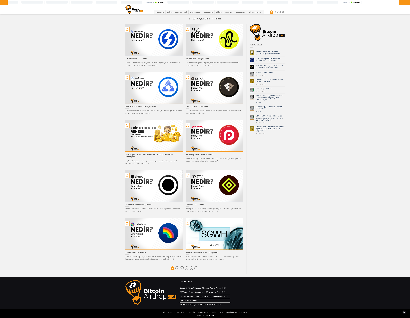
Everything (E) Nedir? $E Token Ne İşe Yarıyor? (270, 108)
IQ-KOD (211, 315)
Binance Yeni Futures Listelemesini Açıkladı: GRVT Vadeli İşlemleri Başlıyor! (270, 129)
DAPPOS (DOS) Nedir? (264, 89)
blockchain (211, 312)
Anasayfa (159, 12)
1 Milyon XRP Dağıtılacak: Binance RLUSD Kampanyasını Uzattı (269, 67)
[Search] (271, 12)
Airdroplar (195, 12)
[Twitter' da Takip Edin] (277, 12)
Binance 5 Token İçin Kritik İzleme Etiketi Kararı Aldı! (269, 81)
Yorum (258, 102)
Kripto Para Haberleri (177, 12)
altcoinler (202, 312)
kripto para (174, 312)
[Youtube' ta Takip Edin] (280, 12)
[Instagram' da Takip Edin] (275, 12)
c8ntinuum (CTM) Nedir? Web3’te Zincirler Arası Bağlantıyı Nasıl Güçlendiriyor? (269, 98)
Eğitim (219, 12)
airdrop (182, 312)
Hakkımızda (241, 12)
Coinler (228, 12)
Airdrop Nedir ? (256, 12)
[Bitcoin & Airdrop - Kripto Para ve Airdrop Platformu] (138, 9)
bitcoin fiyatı (192, 312)
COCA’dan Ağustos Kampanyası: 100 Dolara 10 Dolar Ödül (268, 60)
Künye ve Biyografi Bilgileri (227, 312)
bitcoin (166, 312)
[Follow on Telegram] (283, 12)
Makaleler (208, 12)
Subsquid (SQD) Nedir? (265, 73)
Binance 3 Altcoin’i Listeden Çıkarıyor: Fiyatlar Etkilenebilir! (268, 52)
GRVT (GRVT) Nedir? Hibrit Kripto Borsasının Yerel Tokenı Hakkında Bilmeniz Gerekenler (269, 118)
